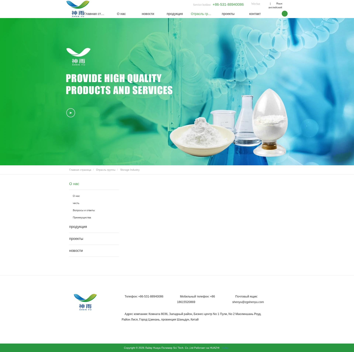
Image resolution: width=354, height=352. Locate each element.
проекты (228, 14)
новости (148, 14)
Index (225, 347)
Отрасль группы (203, 14)
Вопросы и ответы (84, 210)
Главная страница (96, 14)
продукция (175, 14)
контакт (255, 14)
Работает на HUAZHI (206, 347)
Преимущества (82, 217)
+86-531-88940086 (228, 4)
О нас (121, 14)
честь (76, 203)
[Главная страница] (77, 9)
